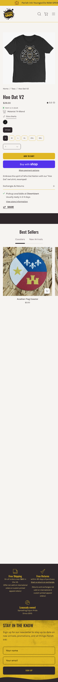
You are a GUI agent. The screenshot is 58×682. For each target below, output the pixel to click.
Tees (13, 88)
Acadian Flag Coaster (27, 299)
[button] (39, 14)
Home (5, 88)
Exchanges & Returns (13, 186)
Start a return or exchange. (43, 582)
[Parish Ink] (9, 14)
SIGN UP (29, 670)
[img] (51, 102)
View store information (17, 201)
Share (10, 207)
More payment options (29, 170)
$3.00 (27, 303)
